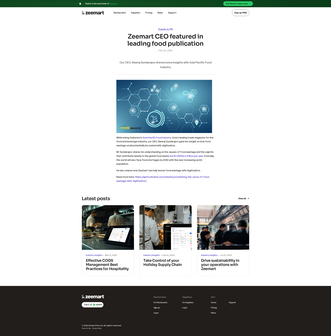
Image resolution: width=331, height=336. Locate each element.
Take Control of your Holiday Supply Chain (162, 262)
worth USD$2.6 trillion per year (186, 155)
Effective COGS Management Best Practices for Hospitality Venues (107, 266)
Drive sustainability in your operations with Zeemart (220, 264)
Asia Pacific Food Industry (157, 137)
